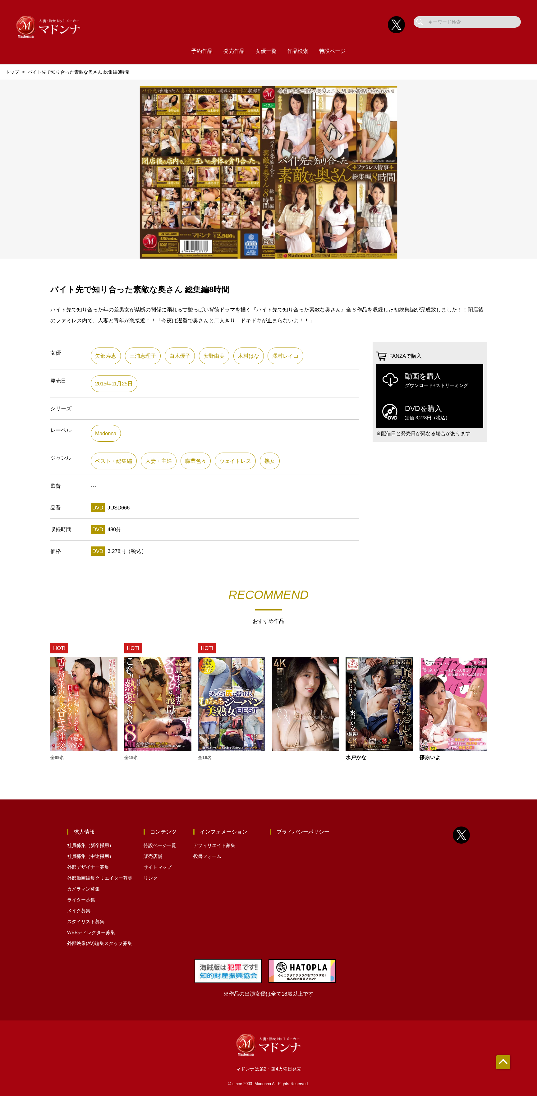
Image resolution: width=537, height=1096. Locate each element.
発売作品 (234, 51)
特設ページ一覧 (160, 845)
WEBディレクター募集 (91, 932)
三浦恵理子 (143, 356)
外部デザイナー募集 (88, 867)
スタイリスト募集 (85, 921)
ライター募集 (81, 899)
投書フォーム (207, 856)
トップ (12, 72)
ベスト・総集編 (113, 461)
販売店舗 (153, 856)
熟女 (269, 461)
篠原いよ (430, 757)
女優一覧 (266, 51)
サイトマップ (158, 867)
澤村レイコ (285, 356)
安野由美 (214, 356)
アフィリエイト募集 (214, 845)
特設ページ (332, 51)
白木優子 (179, 356)
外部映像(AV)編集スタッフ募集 (99, 943)
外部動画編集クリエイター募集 (99, 878)
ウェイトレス (235, 461)
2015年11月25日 (114, 383)
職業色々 (195, 461)
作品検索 (297, 51)
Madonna (105, 433)
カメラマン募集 (83, 888)
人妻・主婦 (158, 461)
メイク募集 (78, 910)
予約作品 (202, 51)
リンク (151, 878)
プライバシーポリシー (303, 832)
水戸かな (356, 757)
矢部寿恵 (105, 356)
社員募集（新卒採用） (90, 845)
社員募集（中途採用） (90, 856)
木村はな (248, 356)
